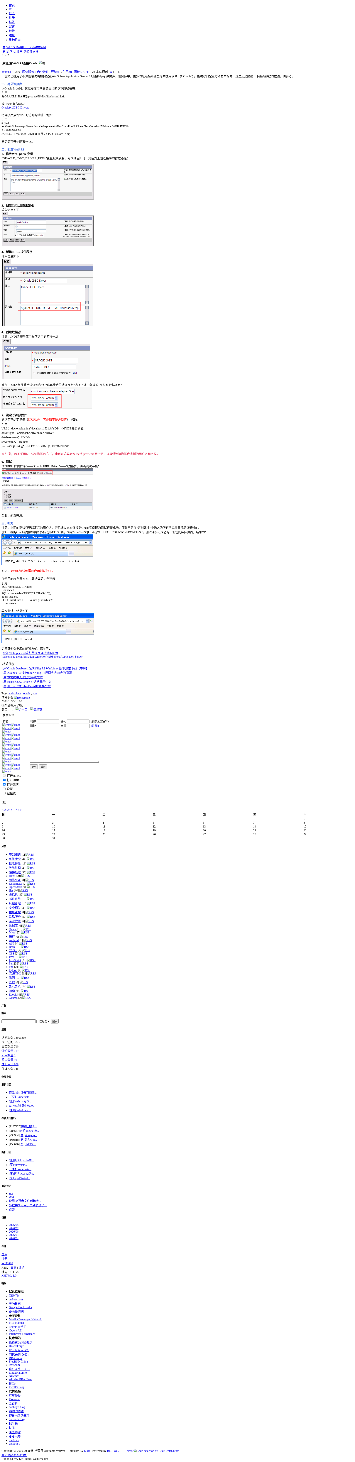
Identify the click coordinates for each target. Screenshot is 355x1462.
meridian (14, 1440)
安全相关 (15, 907)
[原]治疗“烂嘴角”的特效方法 (19, 51)
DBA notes (15, 1358)
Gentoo (13, 997)
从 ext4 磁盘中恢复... (22, 1105)
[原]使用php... (28, 1135)
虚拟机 (13, 894)
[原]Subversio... (18, 1164)
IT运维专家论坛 (19, 1350)
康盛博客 (15, 1432)
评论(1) (55, 71)
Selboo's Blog (17, 1419)
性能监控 (15, 912)
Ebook (13, 994)
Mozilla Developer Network (25, 1319)
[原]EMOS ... (28, 1144)
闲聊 (12, 991)
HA (11, 890)
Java (11, 956)
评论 (21, 1267)
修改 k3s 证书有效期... (23, 1092)
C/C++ (13, 950)
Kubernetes (15, 883)
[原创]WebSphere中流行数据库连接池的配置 (29, 653)
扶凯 (12, 1427)
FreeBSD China (18, 1361)
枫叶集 (13, 1423)
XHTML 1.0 (8, 1275)
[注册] (95, 725)
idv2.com (14, 1364)
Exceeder (14, 1399)
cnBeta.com (16, 1299)
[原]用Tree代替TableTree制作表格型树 (26, 686)
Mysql (12, 932)
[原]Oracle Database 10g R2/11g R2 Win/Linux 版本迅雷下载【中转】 (45, 668)
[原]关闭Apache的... (21, 1160)
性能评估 (15, 863)
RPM (12, 875)
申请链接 (7, 1263)
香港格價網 (16, 1311)
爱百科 (13, 1403)
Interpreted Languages (22, 1333)
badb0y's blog (17, 1407)
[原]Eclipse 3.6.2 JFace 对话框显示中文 (26, 681)
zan (11, 1193)
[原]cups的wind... (19, 1178)
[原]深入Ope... (29, 1139)
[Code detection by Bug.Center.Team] (156, 1450)
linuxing (6, 71)
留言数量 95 (9, 1059)
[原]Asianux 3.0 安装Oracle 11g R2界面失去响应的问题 (37, 672)
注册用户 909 (9, 1064)
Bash (12, 946)
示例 (12, 977)
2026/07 (13, 1228)
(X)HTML (15, 973)
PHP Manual (16, 1322)
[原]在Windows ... (20, 1110)
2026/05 (13, 1234)
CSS (11, 953)
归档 (3, 1217)
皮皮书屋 (15, 1436)
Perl (11, 963)
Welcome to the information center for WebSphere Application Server (41, 656)
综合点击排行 (8, 1118)
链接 (3, 1283)
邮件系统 (15, 899)
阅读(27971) (81, 71)
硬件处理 (15, 872)
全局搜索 (6, 1076)
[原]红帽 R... (29, 1126)
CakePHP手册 (17, 1327)
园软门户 (15, 1295)
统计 (3, 1029)
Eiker (87, 1450)
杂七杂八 (15, 986)
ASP (11, 943)
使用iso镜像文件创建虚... (25, 1200)
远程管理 (15, 903)
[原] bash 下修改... (20, 1101)
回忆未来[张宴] (18, 1354)
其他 (12, 982)
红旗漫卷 (15, 1395)
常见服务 (15, 916)
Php (11, 966)
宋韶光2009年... (30, 1130)
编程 (12, 936)
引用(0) (67, 71)
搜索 (3, 1013)
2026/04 (13, 1238)
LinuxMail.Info (18, 1372)
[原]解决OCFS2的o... (22, 1173)
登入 (4, 1254)
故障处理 (15, 867)
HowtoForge (16, 1346)
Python (13, 970)
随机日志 (6, 1152)
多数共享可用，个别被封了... (28, 1205)
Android (14, 940)
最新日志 (6, 1084)
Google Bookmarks (20, 1307)
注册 (4, 1258)
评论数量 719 (9, 1050)
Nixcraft (13, 1376)
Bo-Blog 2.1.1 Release (120, 1450)
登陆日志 (15, 1303)
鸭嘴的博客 (16, 1411)
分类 (3, 846)
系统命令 (15, 859)
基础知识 (15, 854)
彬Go (12, 1383)
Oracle (13, 929)
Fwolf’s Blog (16, 1387)
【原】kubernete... (20, 1097)
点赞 (12, 1209)
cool (11, 1196)
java (35, 693)
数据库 (13, 925)
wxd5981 (14, 1443)
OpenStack (15, 887)
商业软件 (43, 71)
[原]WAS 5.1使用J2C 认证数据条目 (23, 47)
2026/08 (13, 1224)
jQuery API (15, 1330)
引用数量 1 (8, 1055)
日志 (13, 1267)
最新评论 (6, 1186)
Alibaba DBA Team (20, 1379)
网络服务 (28, 71)
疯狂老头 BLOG (19, 1369)
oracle (26, 693)
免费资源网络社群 (21, 1342)
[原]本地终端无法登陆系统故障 (22, 677)
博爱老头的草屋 (19, 1415)
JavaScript (15, 960)
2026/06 (13, 1231)
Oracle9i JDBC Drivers (15, 107)
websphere (15, 693)
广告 (3, 1005)
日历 (3, 802)
